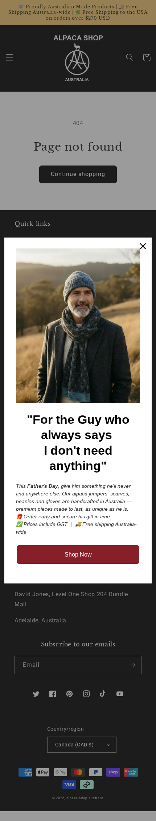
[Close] (143, 246)
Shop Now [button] (78, 554)
